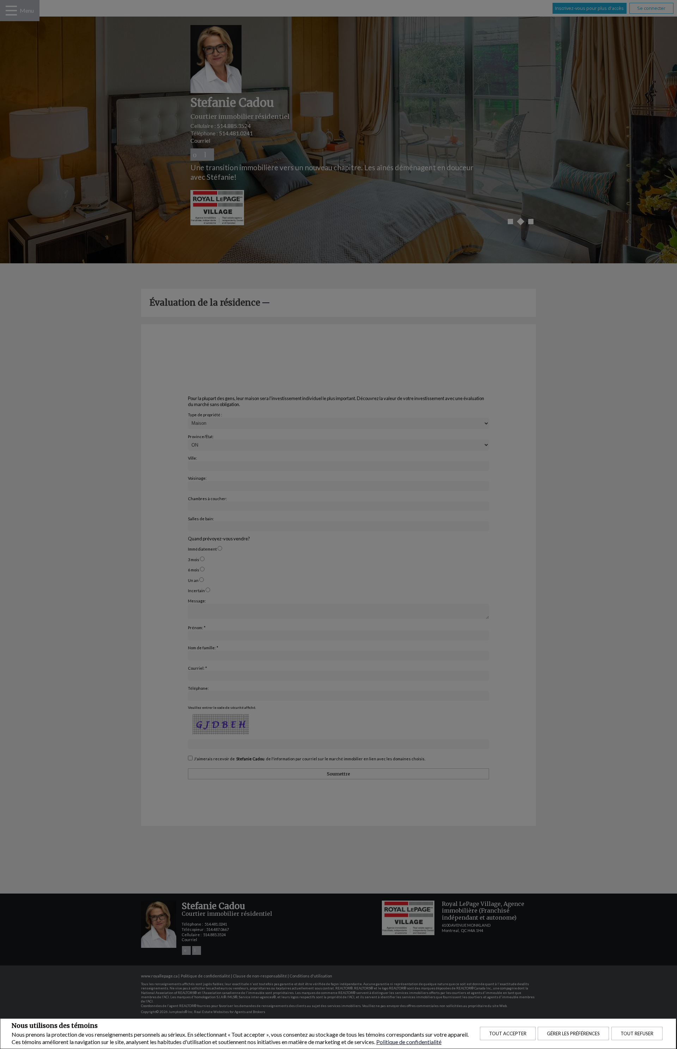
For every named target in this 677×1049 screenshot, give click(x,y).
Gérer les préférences (573, 1033)
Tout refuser (637, 1033)
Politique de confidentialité (408, 1041)
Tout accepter (507, 1033)
